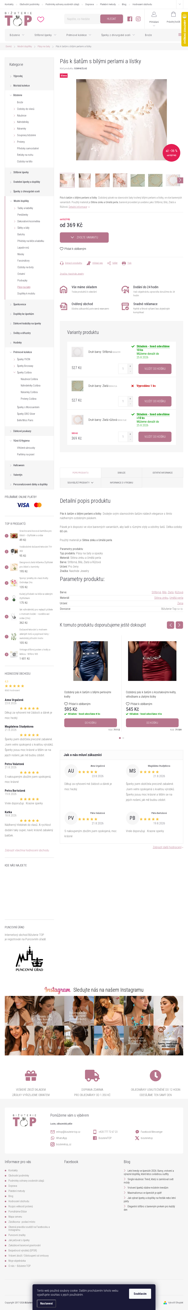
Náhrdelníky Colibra (30, 385)
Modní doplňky (21, 200)
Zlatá (170, 592)
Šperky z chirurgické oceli (26, 191)
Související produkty (79, 482)
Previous (170, 625)
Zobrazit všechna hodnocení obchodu (27, 850)
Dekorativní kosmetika (28, 221)
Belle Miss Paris (25, 420)
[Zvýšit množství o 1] (130, 366)
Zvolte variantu (87, 237)
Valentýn (17, 474)
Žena (180, 603)
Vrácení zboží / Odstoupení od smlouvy (28, 1255)
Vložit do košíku (155, 368)
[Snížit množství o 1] (130, 371)
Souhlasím (140, 1293)
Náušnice (21, 115)
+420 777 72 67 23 (108, 1131)
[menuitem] (17, 35)
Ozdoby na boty (25, 267)
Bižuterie (17, 95)
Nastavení (46, 1303)
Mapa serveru (15, 1216)
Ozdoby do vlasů (25, 108)
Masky (20, 254)
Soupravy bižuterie (26, 135)
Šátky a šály (23, 227)
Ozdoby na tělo (24, 161)
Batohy (21, 234)
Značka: (72, 273)
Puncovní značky (17, 1235)
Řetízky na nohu (25, 154)
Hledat (111, 19)
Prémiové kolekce (22, 352)
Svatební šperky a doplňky (26, 181)
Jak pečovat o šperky (19, 1240)
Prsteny (21, 141)
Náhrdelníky (23, 121)
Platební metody (108, 4)
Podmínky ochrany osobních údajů (62, 4)
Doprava (89, 4)
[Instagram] (138, 19)
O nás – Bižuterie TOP (19, 1265)
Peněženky (22, 214)
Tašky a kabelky (25, 208)
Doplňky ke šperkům (23, 313)
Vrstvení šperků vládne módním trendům (148, 1187)
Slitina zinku (161, 598)
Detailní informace (78, 206)
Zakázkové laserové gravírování (24, 1245)
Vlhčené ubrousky (26, 447)
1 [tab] (120, 738)
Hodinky (17, 342)
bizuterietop (147, 1138)
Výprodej (18, 76)
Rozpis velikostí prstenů (20, 1206)
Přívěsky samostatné (28, 148)
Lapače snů (23, 247)
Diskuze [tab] (121, 473)
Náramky (21, 128)
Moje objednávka (17, 1260)
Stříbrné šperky (21, 172)
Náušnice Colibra (29, 379)
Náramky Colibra (29, 392)
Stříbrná (156, 592)
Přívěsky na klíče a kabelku (30, 241)
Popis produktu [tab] (80, 473)
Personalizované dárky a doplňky (30, 484)
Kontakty (9, 4)
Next (179, 625)
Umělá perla (176, 598)
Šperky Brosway (25, 365)
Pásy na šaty (23, 287)
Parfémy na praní (25, 454)
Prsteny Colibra (28, 398)
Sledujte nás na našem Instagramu (108, 990)
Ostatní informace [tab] (163, 473)
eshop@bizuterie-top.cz (68, 1131)
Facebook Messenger (151, 1131)
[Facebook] (129, 19)
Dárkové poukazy (22, 431)
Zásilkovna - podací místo (21, 1221)
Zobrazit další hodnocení (167, 847)
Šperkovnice (19, 304)
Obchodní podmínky (29, 4)
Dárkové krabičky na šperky (27, 323)
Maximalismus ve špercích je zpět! (145, 1192)
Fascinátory (23, 260)
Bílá (164, 592)
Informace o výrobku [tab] (121, 482)
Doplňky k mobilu (26, 293)
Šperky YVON (23, 359)
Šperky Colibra (24, 372)
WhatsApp (61, 1138)
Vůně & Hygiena (21, 440)
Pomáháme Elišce (17, 1211)
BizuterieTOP (105, 1138)
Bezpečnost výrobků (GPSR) (22, 1250)
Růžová (179, 592)
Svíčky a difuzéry (22, 333)
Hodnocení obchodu (142, 4)
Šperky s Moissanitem (28, 407)
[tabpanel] (91, 683)
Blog (124, 4)
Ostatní (21, 273)
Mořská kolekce (21, 85)
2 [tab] (123, 738)
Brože (20, 102)
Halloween (18, 465)
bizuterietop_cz (63, 1144)
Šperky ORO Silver (26, 413)
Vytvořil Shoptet (175, 1302)
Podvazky (22, 280)
